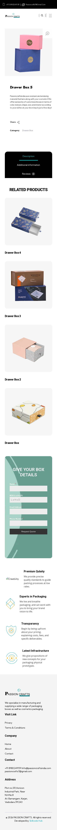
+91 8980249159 (13, 4)
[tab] (28, 156)
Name (13, 484)
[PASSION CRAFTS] (12, 15)
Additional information (28, 165)
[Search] (42, 15)
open (47, 33)
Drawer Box (27, 130)
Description (28, 156)
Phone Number (17, 518)
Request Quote (28, 531)
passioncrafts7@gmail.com (36, 4)
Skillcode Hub (36, 820)
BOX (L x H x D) (16, 495)
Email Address (16, 507)
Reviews (28, 173)
